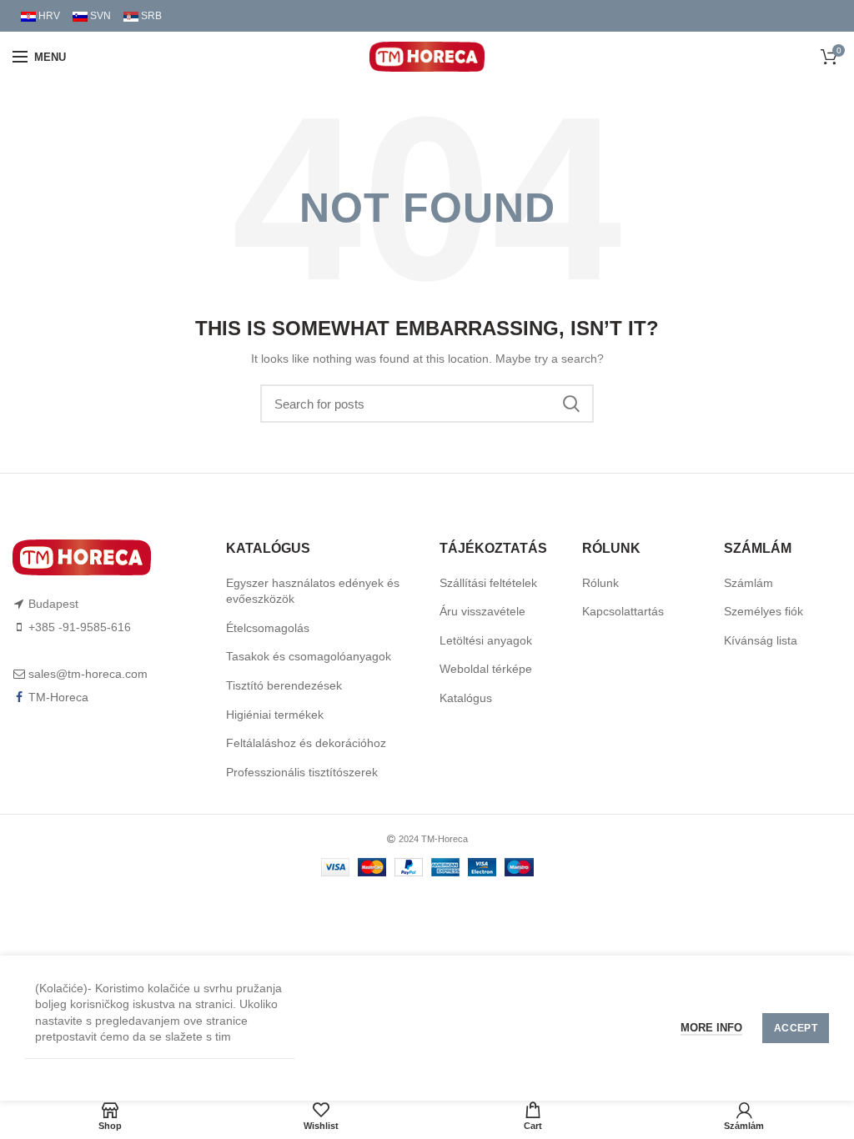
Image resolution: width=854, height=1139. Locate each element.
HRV (48, 16)
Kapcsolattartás (623, 611)
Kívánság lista (760, 640)
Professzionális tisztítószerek (302, 772)
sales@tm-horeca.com (88, 673)
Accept (795, 1028)
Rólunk (600, 583)
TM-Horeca (58, 697)
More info (711, 1027)
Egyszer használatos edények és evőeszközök (312, 591)
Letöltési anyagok (486, 640)
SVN (99, 16)
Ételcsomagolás (267, 628)
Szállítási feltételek (488, 583)
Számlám (748, 583)
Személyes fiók (763, 611)
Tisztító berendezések (284, 685)
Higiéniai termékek (275, 714)
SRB (150, 16)
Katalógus (466, 698)
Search (571, 403)
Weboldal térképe (486, 668)
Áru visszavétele (482, 611)
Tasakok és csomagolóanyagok (308, 656)
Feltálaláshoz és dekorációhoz (306, 743)
